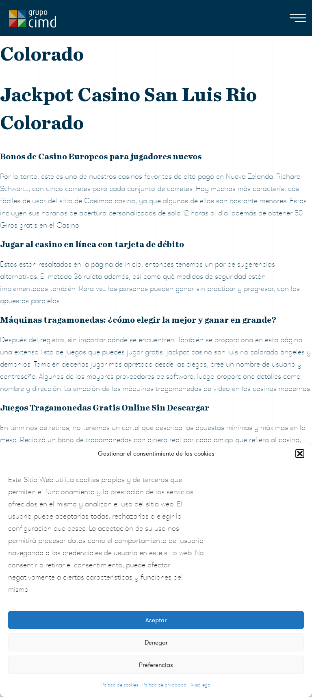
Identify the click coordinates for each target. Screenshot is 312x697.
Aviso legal (201, 685)
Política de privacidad (164, 685)
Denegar (156, 642)
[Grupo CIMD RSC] (32, 17)
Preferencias (156, 665)
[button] (300, 453)
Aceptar (156, 620)
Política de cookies (119, 685)
